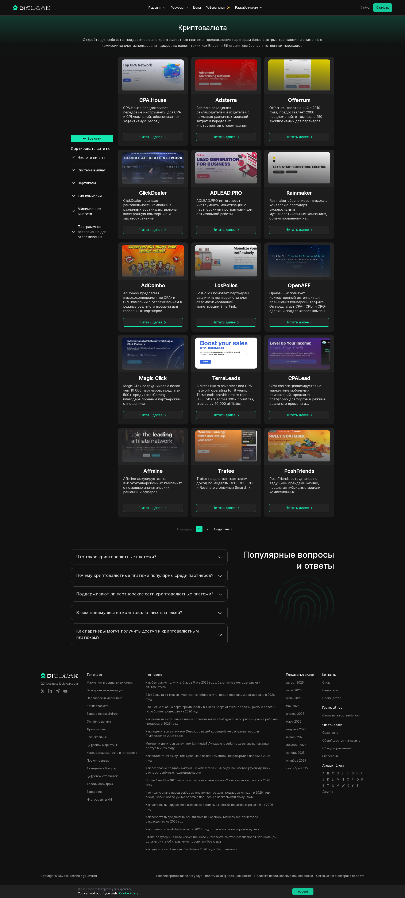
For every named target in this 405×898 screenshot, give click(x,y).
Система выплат (92, 170)
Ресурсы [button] (177, 7)
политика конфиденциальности (228, 876)
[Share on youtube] (65, 691)
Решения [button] (154, 7)
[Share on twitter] (42, 691)
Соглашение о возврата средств (340, 876)
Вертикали (87, 183)
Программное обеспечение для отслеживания (92, 232)
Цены (197, 7)
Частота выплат (91, 157)
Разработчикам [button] (246, 7)
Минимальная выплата (89, 211)
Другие (327, 791)
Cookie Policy (128, 893)
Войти (365, 7)
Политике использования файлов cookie (283, 876)
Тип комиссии (90, 196)
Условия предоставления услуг (179, 876)
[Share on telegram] (58, 691)
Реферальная (215, 7)
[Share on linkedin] (50, 691)
